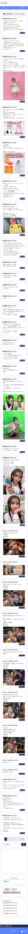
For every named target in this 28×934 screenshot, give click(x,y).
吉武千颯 (22, 32)
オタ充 (4, 3)
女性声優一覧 (22, 8)
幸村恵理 (22, 290)
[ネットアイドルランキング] (16, 893)
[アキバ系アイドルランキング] (7, 893)
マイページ (13, 8)
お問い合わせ (4, 8)
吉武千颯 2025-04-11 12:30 (10, 902)
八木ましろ (21, 556)
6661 (22, 839)
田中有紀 (22, 790)
